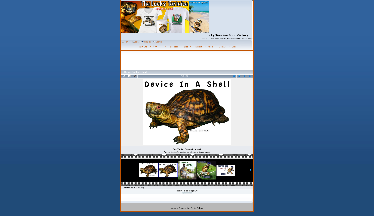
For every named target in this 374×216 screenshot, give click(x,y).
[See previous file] (239, 76)
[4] (189, 193)
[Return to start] (233, 76)
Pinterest (198, 47)
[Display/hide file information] (129, 76)
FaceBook (173, 47)
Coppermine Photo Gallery (191, 208)
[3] (187, 193)
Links (234, 47)
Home (127, 72)
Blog (186, 47)
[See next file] (244, 76)
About (210, 47)
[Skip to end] (250, 76)
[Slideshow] (134, 76)
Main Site (142, 47)
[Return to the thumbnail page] (124, 76)
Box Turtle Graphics (141, 72)
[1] (183, 193)
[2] (185, 193)
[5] (191, 193)
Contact (222, 47)
